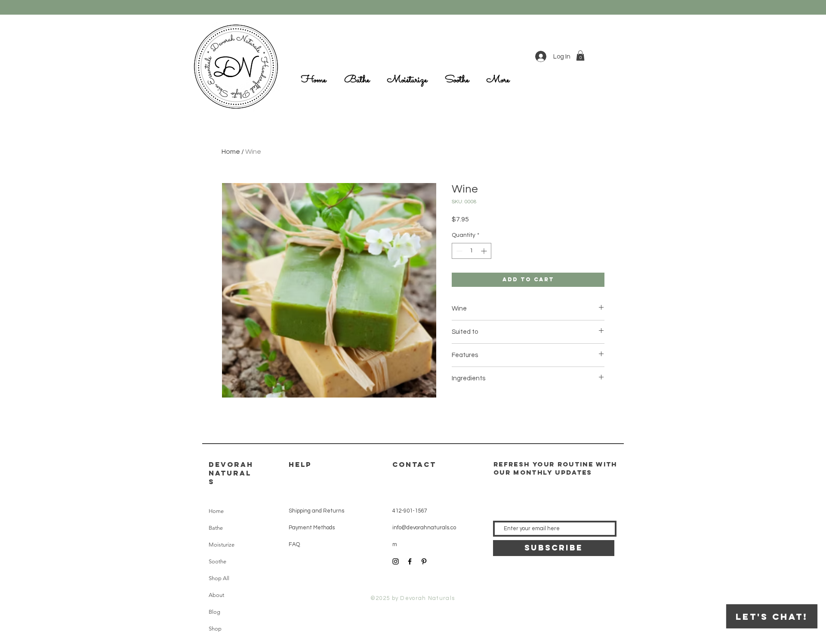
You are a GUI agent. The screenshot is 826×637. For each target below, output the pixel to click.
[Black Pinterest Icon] (424, 561)
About (216, 595)
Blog (214, 612)
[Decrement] (458, 250)
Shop (215, 628)
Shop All (219, 578)
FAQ (294, 544)
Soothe (217, 561)
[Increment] (484, 250)
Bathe (216, 528)
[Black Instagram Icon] (395, 561)
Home (231, 151)
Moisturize (221, 544)
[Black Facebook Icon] (410, 561)
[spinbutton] (471, 250)
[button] (580, 55)
